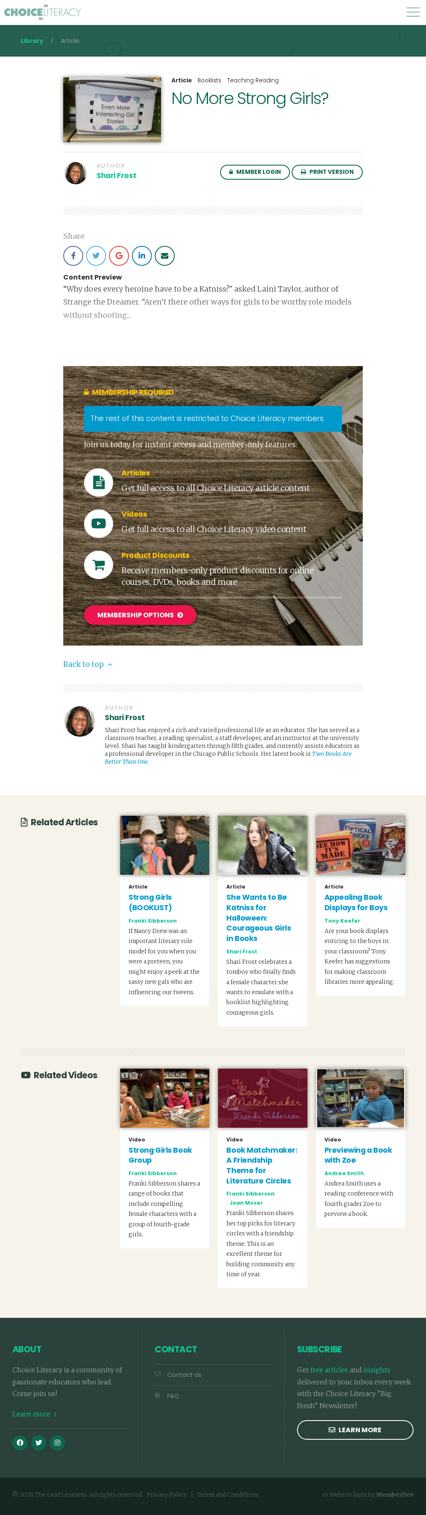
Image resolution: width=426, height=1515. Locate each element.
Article (181, 80)
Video (137, 1139)
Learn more (32, 1414)
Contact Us (184, 1375)
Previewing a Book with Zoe (358, 1155)
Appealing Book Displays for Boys (356, 902)
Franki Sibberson (153, 920)
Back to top (84, 664)
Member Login (258, 172)
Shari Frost (116, 176)
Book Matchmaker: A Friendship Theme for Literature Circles (261, 1165)
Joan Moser (246, 1202)
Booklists (209, 80)
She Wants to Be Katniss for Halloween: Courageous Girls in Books (258, 917)
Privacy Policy (167, 1494)
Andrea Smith (344, 1173)
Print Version (331, 172)
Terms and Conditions (228, 1494)
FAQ (173, 1396)
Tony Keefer (342, 920)
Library (32, 40)
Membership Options (136, 615)
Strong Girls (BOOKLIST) (150, 902)
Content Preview (92, 277)
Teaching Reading (253, 80)
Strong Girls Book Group (160, 1155)
